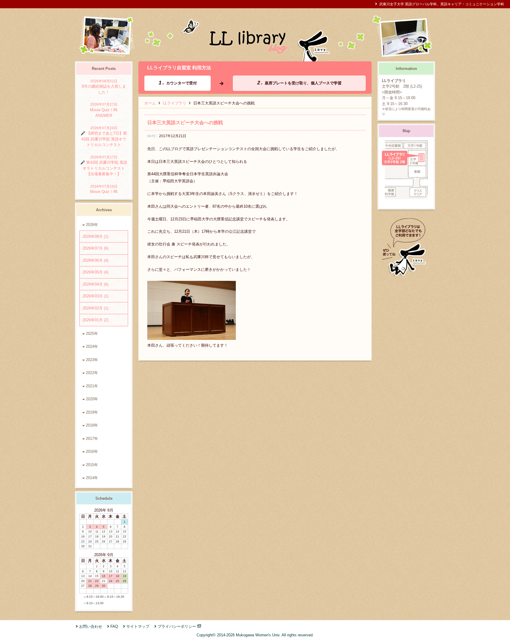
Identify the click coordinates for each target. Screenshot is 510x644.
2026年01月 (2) (95, 320)
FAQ (114, 626)
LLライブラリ (174, 103)
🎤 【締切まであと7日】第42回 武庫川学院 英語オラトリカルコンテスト (104, 136)
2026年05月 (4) (95, 272)
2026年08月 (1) (95, 236)
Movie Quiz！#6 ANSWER (105, 110)
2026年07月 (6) (95, 248)
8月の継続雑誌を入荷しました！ (104, 86)
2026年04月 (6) (95, 284)
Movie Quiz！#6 (103, 189)
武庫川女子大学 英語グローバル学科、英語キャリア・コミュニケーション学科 (441, 4)
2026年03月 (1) (95, 296)
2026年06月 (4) (95, 260)
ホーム (150, 103)
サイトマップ (137, 626)
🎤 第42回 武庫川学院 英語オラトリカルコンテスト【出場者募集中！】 (103, 165)
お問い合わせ (90, 626)
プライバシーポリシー (177, 626)
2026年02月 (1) (95, 308)
